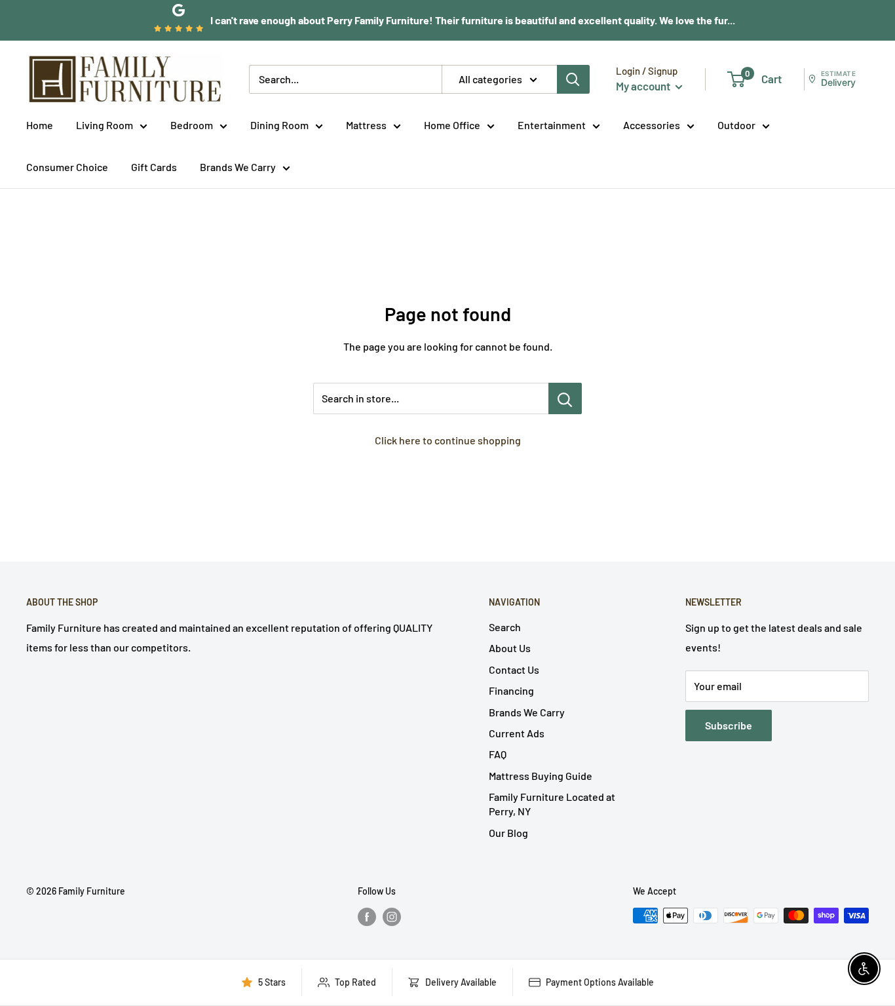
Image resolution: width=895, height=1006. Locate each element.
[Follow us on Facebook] (367, 917)
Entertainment (552, 125)
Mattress (366, 125)
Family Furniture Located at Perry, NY (552, 803)
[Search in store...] (565, 398)
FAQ (497, 754)
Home (39, 125)
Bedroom (191, 125)
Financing (511, 690)
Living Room (104, 125)
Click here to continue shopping (448, 440)
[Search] (573, 79)
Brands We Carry (238, 167)
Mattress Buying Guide (540, 775)
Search (505, 627)
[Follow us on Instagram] (392, 917)
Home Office (452, 125)
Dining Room (279, 125)
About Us (510, 648)
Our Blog (508, 832)
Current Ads (516, 733)
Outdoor (736, 125)
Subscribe (728, 725)
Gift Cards (154, 167)
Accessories (651, 125)
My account (644, 85)
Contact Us (514, 669)
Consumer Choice (67, 167)
